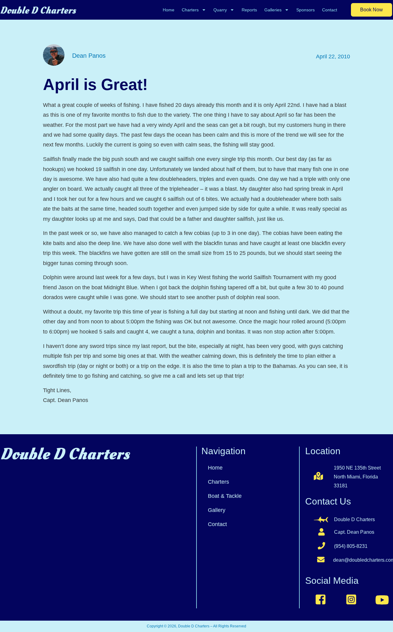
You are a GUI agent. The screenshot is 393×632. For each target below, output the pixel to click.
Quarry (220, 9)
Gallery (216, 510)
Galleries (273, 9)
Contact (329, 9)
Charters (190, 9)
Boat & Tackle (225, 496)
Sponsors (305, 9)
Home (168, 9)
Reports (249, 9)
